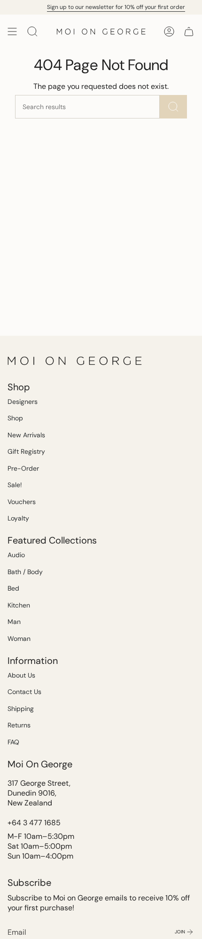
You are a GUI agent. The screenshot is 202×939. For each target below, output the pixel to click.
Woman (19, 638)
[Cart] (189, 31)
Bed (13, 588)
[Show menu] (12, 31)
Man (14, 621)
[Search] (173, 106)
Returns (19, 725)
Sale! (15, 485)
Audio (16, 555)
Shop (15, 418)
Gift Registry (26, 451)
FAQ (13, 742)
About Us (21, 675)
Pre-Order (23, 468)
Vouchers (22, 501)
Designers (23, 401)
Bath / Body (25, 572)
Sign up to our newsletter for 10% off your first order (114, 7)
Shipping (21, 708)
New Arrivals (26, 435)
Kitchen (19, 605)
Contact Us (24, 691)
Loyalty (18, 518)
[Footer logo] (76, 361)
